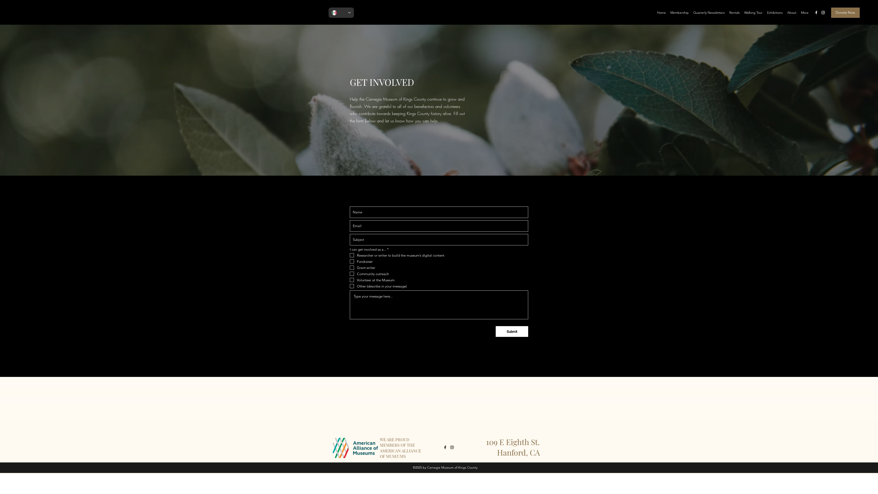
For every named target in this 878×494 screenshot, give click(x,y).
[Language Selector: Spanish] (341, 13)
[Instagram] (823, 12)
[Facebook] (816, 12)
